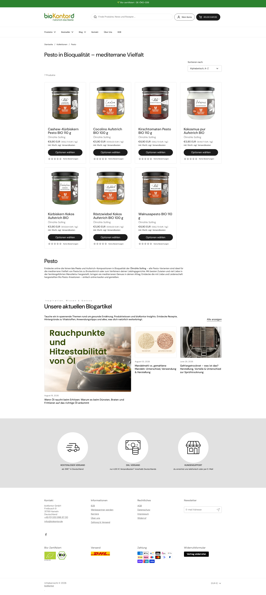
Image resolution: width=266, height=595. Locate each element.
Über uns (95, 518)
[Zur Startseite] (59, 17)
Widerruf (141, 518)
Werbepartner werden (102, 509)
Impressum (143, 514)
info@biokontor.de (53, 521)
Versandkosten (68, 145)
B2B (93, 505)
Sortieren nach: (195, 62)
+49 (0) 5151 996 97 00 (56, 517)
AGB (139, 505)
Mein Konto (187, 17)
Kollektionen (62, 44)
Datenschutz (143, 509)
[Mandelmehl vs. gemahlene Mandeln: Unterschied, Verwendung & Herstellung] (156, 342)
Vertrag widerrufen (196, 554)
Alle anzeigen (214, 319)
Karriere (95, 514)
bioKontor (49, 585)
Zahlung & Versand (100, 522)
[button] (208, 17)
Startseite (48, 44)
